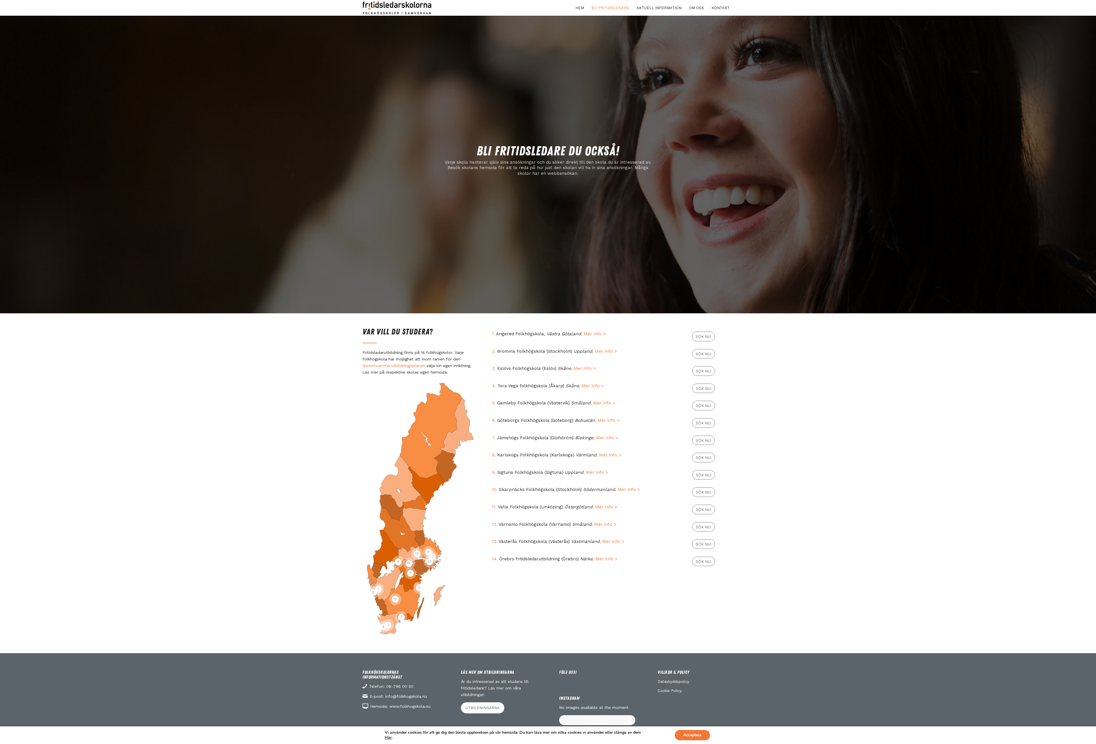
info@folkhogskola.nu (406, 696)
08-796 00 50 (400, 686)
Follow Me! (597, 720)
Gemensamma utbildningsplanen (393, 365)
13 (416, 554)
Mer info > (595, 333)
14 (408, 563)
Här (388, 737)
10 (429, 561)
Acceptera (692, 735)
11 (410, 573)
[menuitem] (580, 8)
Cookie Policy (670, 691)
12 (395, 599)
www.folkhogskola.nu (409, 706)
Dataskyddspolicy (673, 681)
